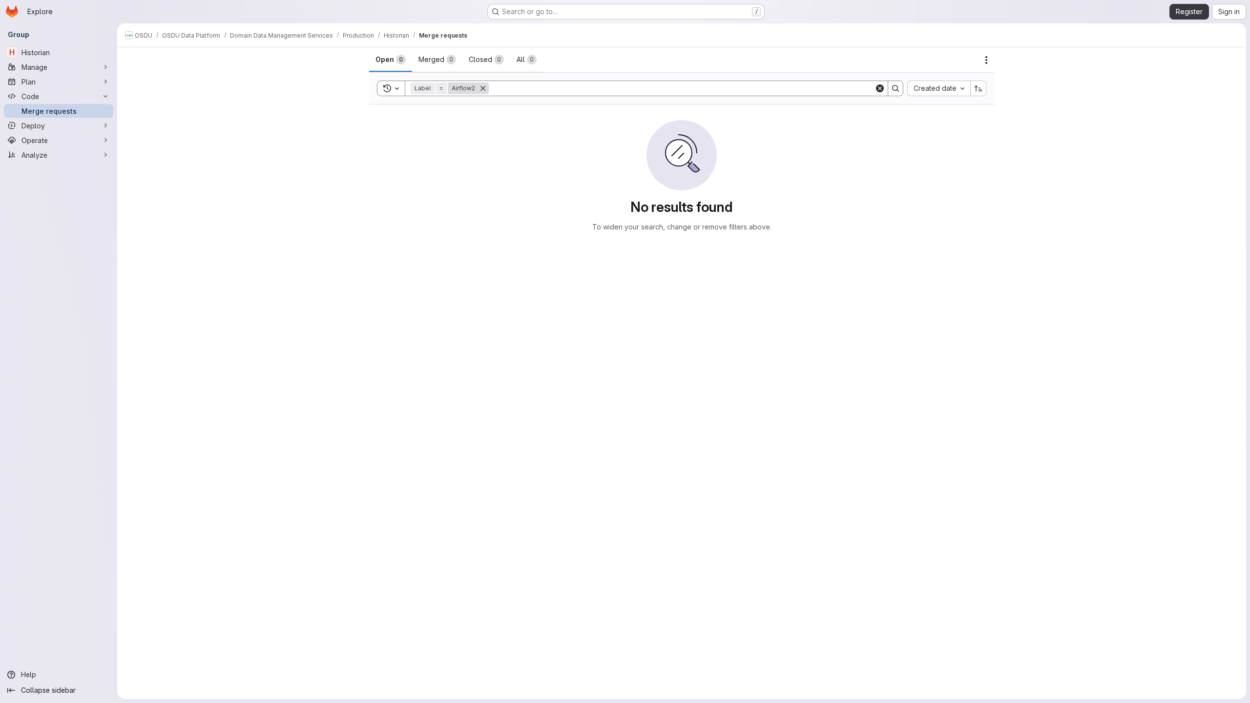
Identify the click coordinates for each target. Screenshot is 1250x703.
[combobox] (938, 88)
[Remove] (483, 88)
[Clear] (880, 88)
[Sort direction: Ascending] (978, 88)
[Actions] (986, 60)
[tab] (390, 59)
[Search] (895, 88)
